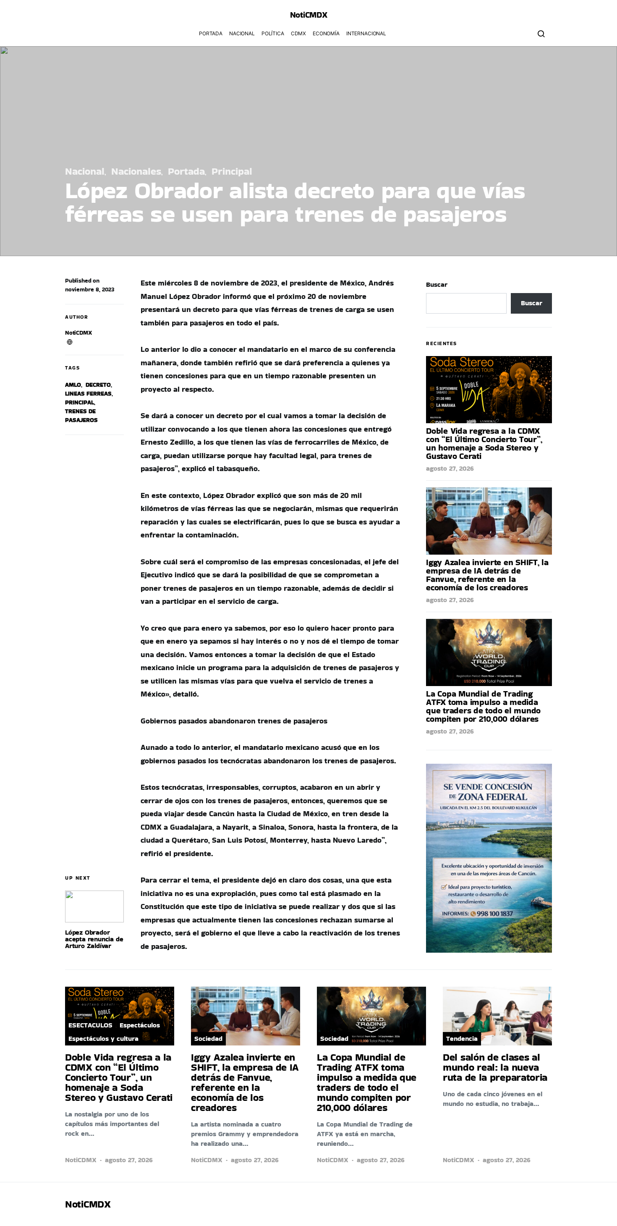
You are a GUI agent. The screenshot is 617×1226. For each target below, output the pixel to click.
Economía (326, 33)
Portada (210, 33)
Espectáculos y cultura (103, 1038)
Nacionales (136, 171)
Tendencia (462, 1038)
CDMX (298, 33)
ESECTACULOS (90, 1025)
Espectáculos (140, 1025)
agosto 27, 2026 (450, 468)
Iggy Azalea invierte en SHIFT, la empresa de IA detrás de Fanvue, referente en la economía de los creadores (487, 574)
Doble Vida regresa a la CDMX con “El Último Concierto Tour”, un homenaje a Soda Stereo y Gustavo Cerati (484, 443)
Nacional (242, 33)
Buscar (436, 284)
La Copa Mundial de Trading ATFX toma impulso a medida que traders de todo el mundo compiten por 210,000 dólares (483, 706)
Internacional (366, 33)
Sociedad (208, 1038)
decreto (98, 384)
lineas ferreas (88, 393)
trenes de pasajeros (81, 415)
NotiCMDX (308, 15)
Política (272, 33)
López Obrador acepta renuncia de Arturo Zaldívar (94, 939)
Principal (232, 171)
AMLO (73, 384)
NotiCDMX (78, 332)
